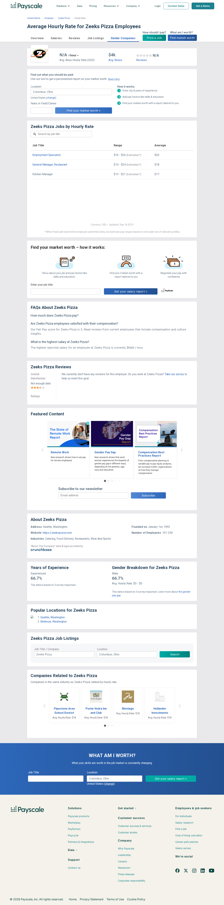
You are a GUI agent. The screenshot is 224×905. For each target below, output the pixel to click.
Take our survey (174, 374)
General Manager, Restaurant (49, 164)
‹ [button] (42, 450)
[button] (37, 38)
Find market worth (182, 38)
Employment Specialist (46, 155)
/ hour (72, 55)
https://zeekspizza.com (57, 532)
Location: (36, 86)
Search (174, 654)
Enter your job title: (42, 284)
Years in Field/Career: (44, 103)
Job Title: (33, 772)
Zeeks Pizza (64, 18)
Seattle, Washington (52, 617)
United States (33, 18)
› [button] (181, 450)
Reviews (141, 60)
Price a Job (154, 38)
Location (102, 649)
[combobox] (71, 92)
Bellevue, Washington (53, 621)
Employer (49, 18)
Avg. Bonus (115, 60)
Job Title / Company (46, 649)
